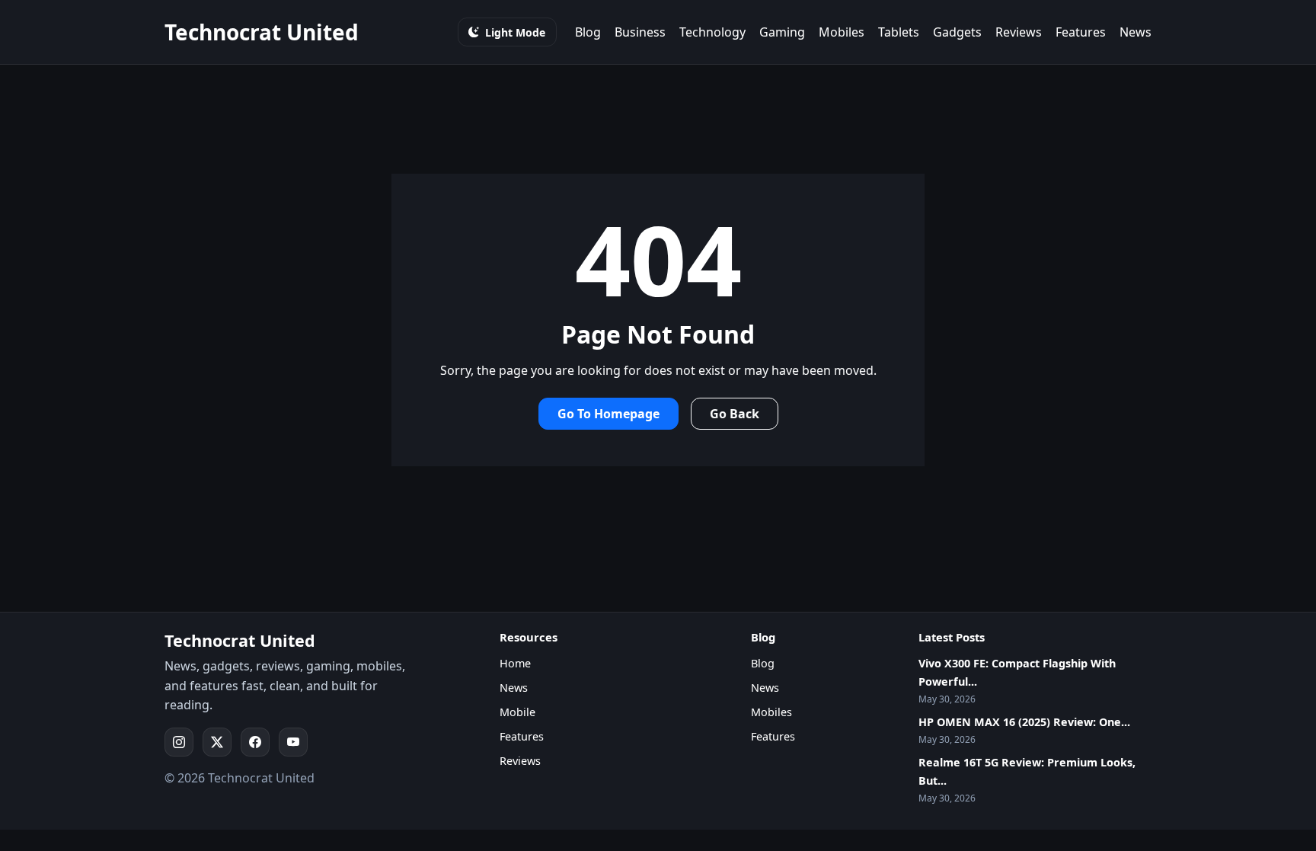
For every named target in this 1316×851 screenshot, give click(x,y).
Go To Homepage (608, 413)
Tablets (898, 32)
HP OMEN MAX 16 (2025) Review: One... (1024, 722)
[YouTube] (293, 742)
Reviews (1018, 32)
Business (640, 32)
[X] (217, 742)
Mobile (517, 712)
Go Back (734, 413)
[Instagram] (178, 742)
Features (1081, 32)
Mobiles (841, 32)
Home (515, 663)
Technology (712, 32)
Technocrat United (261, 32)
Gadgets (957, 32)
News (1136, 32)
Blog (588, 32)
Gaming (782, 32)
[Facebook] (255, 742)
